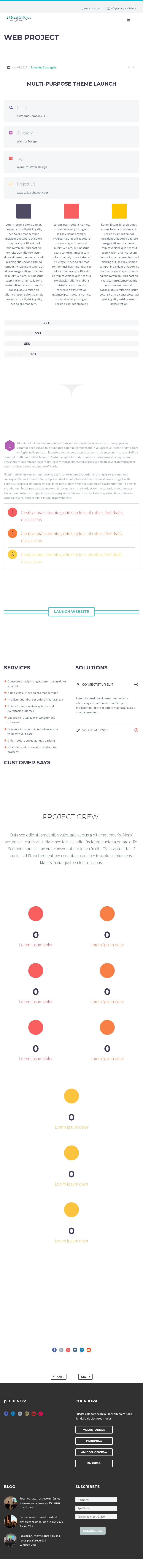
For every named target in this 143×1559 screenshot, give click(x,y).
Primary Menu (128, 20)
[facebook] (6, 1415)
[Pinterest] (68, 1350)
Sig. (84, 1377)
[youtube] (33, 1415)
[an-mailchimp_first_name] (96, 1499)
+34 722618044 (92, 8)
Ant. (60, 1377)
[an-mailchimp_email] (96, 1516)
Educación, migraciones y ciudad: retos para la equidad (40, 1538)
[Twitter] (61, 1350)
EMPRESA (94, 1463)
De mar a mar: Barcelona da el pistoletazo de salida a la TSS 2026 (41, 1519)
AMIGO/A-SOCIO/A (94, 1452)
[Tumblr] (75, 1350)
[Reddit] (89, 1350)
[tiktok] (40, 1415)
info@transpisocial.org (123, 8)
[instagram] (27, 1415)
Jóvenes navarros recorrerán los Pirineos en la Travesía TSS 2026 (40, 1501)
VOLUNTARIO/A (94, 1429)
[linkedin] (13, 1415)
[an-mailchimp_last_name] (96, 1508)
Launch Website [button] (71, 612)
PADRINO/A (94, 1441)
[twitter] (20, 1415)
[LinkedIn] (82, 1350)
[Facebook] (54, 1350)
